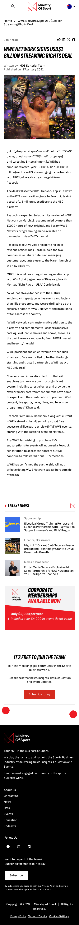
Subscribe (16, 875)
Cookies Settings (59, 916)
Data (7, 808)
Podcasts (10, 826)
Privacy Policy (48, 886)
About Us (10, 790)
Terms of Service (37, 916)
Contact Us (11, 796)
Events (8, 814)
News (7, 802)
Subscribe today (39, 694)
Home (8, 21)
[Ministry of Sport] (39, 6)
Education (10, 820)
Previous (6, 710)
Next (73, 714)
